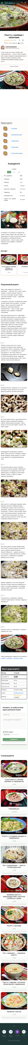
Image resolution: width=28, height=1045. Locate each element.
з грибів (3, 658)
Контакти (24, 1035)
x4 (18, 172)
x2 (14, 172)
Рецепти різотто (6, 123)
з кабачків (9, 658)
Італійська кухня (18, 693)
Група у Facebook (4, 1036)
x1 (9, 172)
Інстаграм (17, 1035)
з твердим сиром (18, 658)
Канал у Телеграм (11, 1036)
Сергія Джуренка (9, 2)
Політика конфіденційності (14, 1040)
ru (21, 2)
